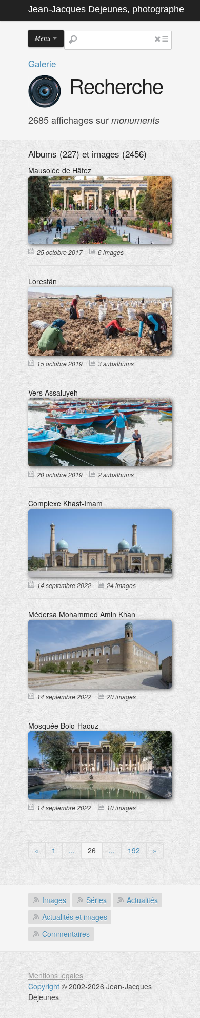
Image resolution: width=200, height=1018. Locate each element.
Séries (96, 900)
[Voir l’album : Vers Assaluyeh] (100, 463)
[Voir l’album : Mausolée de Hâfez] (100, 241)
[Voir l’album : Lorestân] (100, 352)
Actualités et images (74, 917)
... (72, 850)
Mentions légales (55, 975)
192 (134, 850)
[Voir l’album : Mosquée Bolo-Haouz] (100, 796)
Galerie (42, 63)
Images (54, 900)
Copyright (43, 986)
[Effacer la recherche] (158, 39)
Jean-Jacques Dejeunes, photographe (106, 9)
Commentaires (66, 934)
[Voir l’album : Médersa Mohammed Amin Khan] (100, 685)
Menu (43, 38)
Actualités (142, 900)
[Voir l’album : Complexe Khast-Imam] (100, 574)
